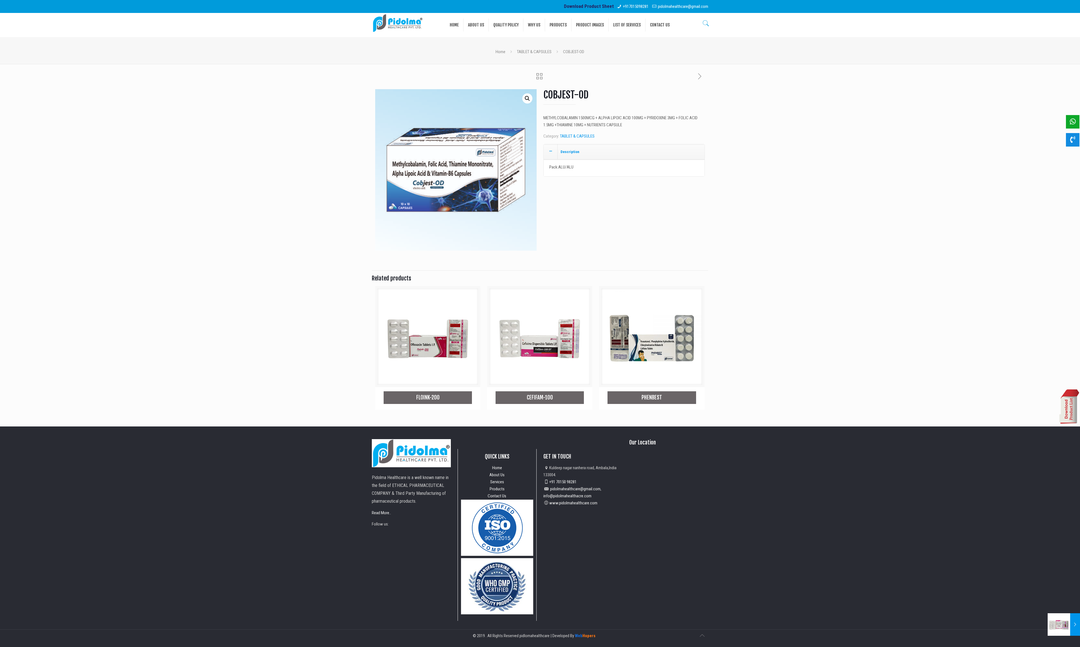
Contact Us (497, 495)
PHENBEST (652, 397)
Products (497, 488)
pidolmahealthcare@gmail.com (683, 6)
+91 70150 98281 (563, 481)
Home (500, 51)
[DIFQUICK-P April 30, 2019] (1064, 624)
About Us (497, 474)
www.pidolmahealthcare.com (573, 503)
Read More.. (381, 512)
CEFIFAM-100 (540, 397)
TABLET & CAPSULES (534, 51)
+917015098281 (636, 6)
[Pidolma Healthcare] (398, 23)
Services (497, 481)
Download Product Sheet (589, 6)
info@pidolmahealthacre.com (567, 495)
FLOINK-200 (428, 397)
